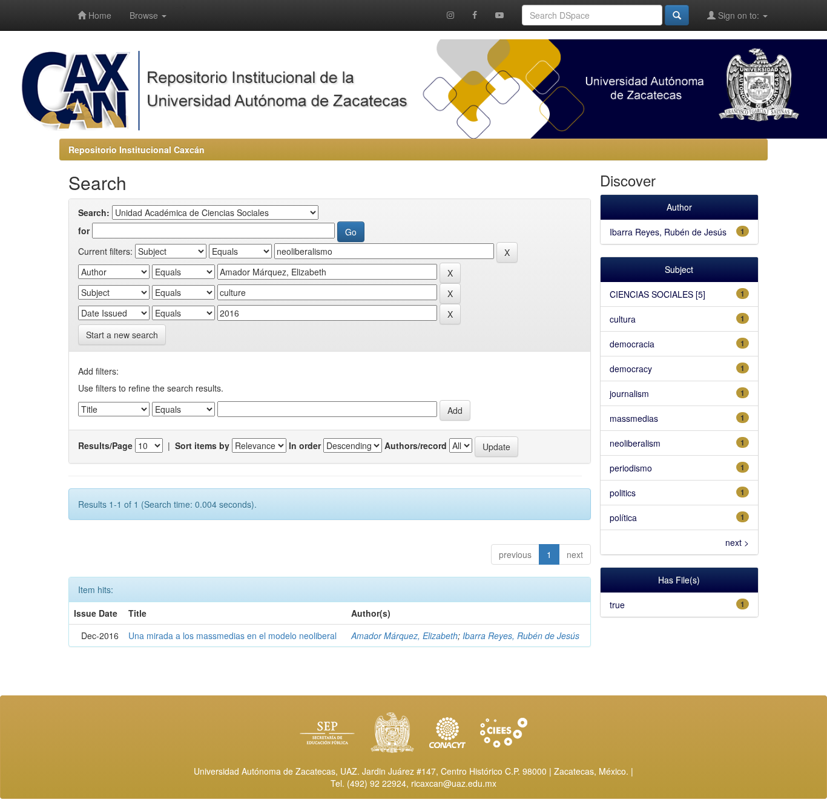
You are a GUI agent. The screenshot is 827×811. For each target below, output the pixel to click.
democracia (632, 344)
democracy (631, 369)
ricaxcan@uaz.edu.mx (453, 783)
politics (623, 493)
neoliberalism (635, 443)
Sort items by (202, 445)
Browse (145, 15)
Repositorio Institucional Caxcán (136, 149)
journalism (629, 393)
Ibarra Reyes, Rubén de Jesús (521, 635)
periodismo (631, 468)
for (84, 231)
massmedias (634, 418)
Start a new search (122, 335)
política (623, 517)
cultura (623, 319)
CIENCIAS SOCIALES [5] (657, 294)
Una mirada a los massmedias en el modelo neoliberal (232, 635)
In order (305, 445)
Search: (94, 212)
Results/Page (105, 445)
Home (98, 15)
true (617, 605)
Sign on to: (739, 15)
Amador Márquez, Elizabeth (404, 635)
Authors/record (415, 445)
